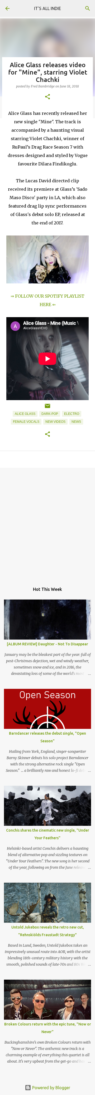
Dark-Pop (49, 414)
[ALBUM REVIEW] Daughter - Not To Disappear (47, 644)
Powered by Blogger (50, 1087)
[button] (47, 97)
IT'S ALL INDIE (47, 8)
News (76, 422)
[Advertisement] (47, 523)
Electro (71, 414)
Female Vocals (26, 422)
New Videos (55, 422)
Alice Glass (25, 414)
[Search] (87, 8)
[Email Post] (47, 408)
